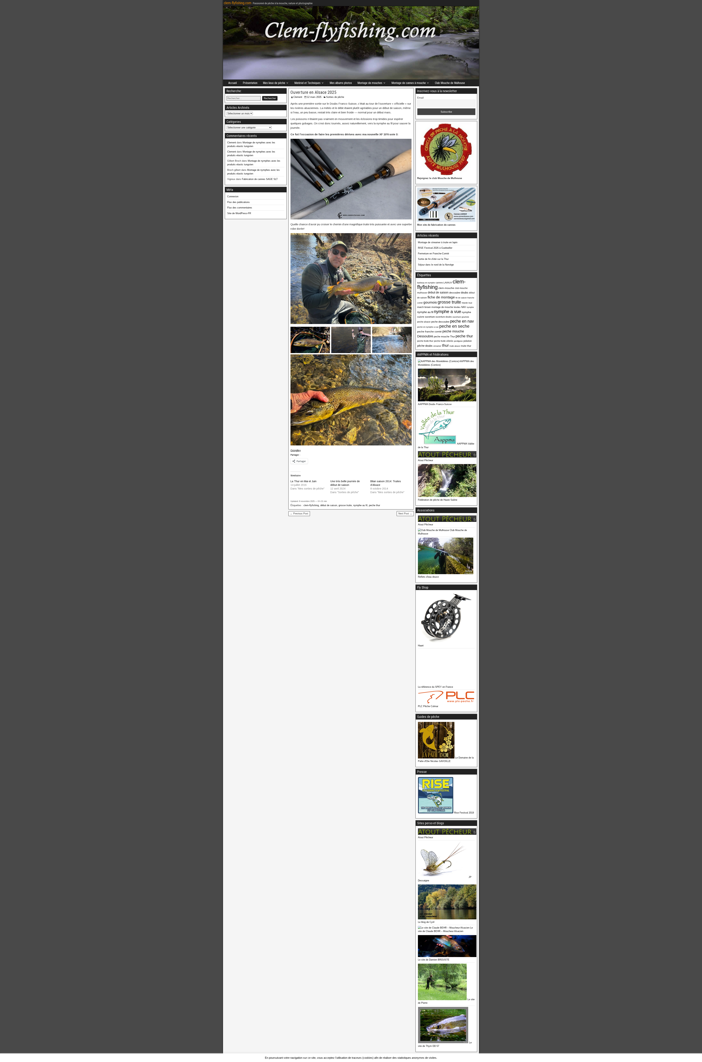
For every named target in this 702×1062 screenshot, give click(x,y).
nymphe (470, 307)
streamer (437, 346)
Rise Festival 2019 (463, 812)
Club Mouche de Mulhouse (450, 83)
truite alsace (455, 346)
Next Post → (405, 513)
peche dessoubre (440, 321)
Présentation (250, 83)
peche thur (374, 505)
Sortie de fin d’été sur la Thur (433, 259)
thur (445, 345)
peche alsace (424, 322)
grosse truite (345, 505)
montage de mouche (442, 307)
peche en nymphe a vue (428, 327)
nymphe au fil (360, 505)
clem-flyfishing (311, 505)
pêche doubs (425, 345)
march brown (424, 307)
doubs (464, 292)
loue (470, 303)
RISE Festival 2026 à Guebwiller (435, 247)
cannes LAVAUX (444, 282)
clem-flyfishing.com (237, 3)
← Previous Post (299, 513)
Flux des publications (238, 202)
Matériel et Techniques (307, 83)
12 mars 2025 (314, 97)
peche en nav (462, 321)
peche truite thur (425, 341)
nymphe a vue (447, 311)
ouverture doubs (443, 317)
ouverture (430, 316)
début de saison (328, 505)
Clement (297, 97)
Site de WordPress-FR (239, 213)
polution (467, 341)
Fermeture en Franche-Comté (433, 253)
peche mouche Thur (444, 336)
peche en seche (454, 326)
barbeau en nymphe (426, 283)
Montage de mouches (369, 83)
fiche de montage (441, 297)
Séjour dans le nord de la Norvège (436, 264)
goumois (430, 302)
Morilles (457, 307)
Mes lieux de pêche (274, 83)
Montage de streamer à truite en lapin (437, 242)
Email (420, 97)
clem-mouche (446, 288)
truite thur (466, 345)
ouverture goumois (460, 317)
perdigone (458, 341)
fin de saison (461, 298)
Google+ (295, 450)
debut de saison (438, 292)
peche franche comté (429, 331)
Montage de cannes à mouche (408, 83)
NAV (463, 307)
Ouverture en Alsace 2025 (313, 92)
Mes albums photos (341, 83)
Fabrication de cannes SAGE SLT (260, 179)
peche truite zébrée (443, 341)
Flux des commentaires (239, 207)
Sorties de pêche (335, 97)
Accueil (232, 83)
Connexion (232, 196)
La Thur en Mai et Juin (303, 481)
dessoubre (454, 292)
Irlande (465, 303)
